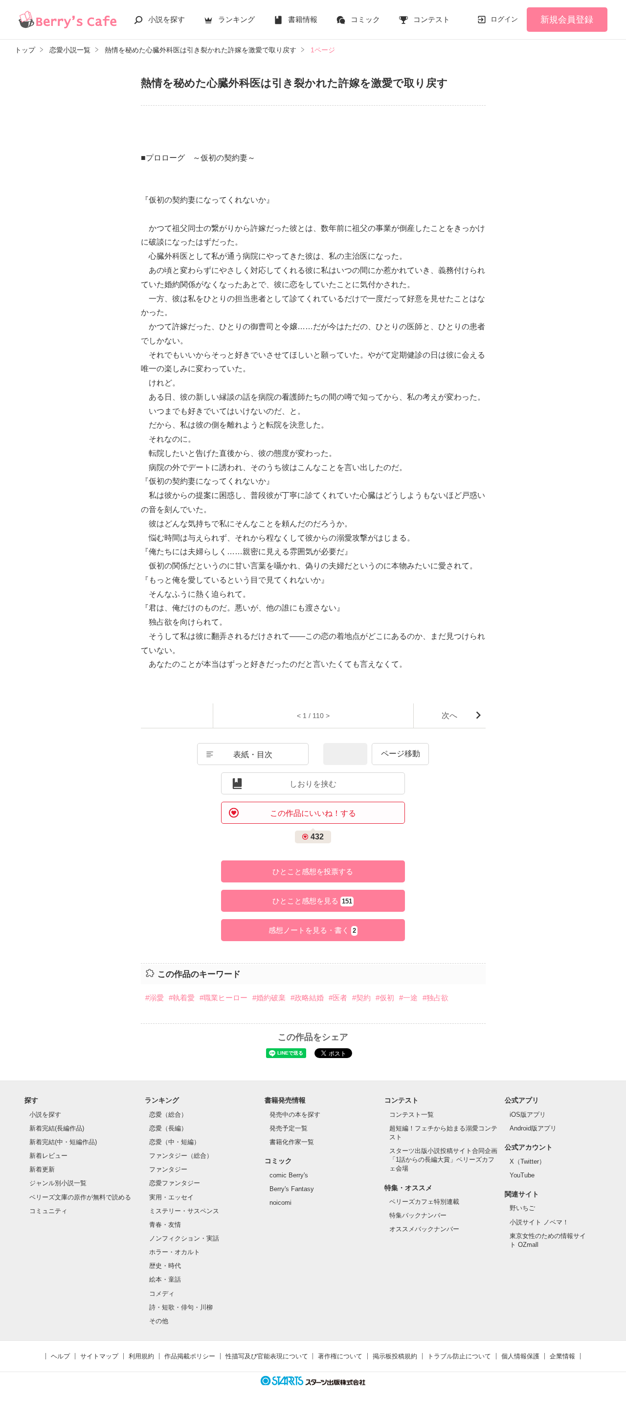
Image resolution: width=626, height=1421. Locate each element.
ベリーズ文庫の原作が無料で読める (80, 1197)
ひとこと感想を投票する (312, 871)
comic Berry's (288, 1175)
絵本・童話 (165, 1279)
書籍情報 (302, 19)
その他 (158, 1321)
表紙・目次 (252, 754)
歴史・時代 (165, 1265)
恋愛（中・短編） (174, 1142)
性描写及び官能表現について (266, 1356)
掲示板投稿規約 (395, 1356)
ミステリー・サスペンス (184, 1211)
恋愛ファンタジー (174, 1183)
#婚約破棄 (269, 997)
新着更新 (42, 1169)
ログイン (504, 19)
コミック (365, 19)
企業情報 (562, 1356)
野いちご (522, 1208)
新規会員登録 (566, 19)
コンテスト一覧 (411, 1114)
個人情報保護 (520, 1356)
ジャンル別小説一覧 (58, 1183)
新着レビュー (48, 1155)
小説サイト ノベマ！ (539, 1222)
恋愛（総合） (168, 1114)
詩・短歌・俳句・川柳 (181, 1307)
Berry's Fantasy (291, 1189)
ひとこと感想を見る (312, 901)
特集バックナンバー (418, 1215)
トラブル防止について (459, 1356)
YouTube (522, 1175)
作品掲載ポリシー (189, 1356)
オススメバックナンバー (424, 1229)
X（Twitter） (527, 1161)
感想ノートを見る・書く (312, 930)
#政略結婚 (307, 997)
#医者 (338, 997)
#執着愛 (182, 997)
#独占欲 (435, 997)
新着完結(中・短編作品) (63, 1142)
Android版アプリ (533, 1128)
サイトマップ (99, 1356)
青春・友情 (165, 1224)
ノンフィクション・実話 (184, 1238)
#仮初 (385, 997)
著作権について (340, 1356)
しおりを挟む (313, 784)
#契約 (361, 997)
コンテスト (431, 19)
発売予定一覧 (288, 1128)
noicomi (280, 1202)
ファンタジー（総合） (181, 1155)
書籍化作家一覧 (291, 1142)
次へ (449, 715)
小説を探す (166, 19)
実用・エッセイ (171, 1197)
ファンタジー (168, 1169)
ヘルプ (60, 1356)
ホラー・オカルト (174, 1252)
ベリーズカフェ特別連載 (424, 1201)
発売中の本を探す (294, 1114)
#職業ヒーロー (223, 997)
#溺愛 (154, 997)
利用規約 (141, 1356)
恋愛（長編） (168, 1128)
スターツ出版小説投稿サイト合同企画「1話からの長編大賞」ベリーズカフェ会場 (443, 1159)
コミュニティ (48, 1211)
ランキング (236, 19)
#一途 (408, 997)
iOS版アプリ (528, 1114)
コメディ (162, 1293)
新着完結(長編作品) (56, 1128)
